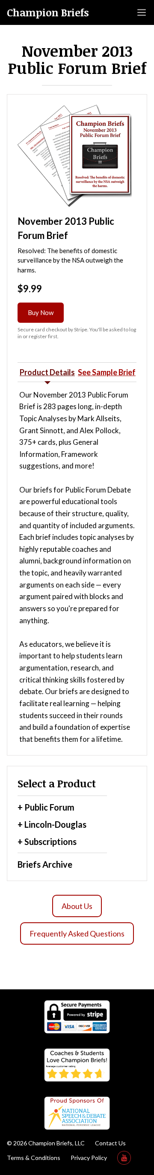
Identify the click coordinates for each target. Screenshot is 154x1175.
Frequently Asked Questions (77, 933)
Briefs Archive (45, 864)
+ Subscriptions (47, 841)
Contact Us (110, 1143)
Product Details (47, 372)
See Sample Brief (107, 372)
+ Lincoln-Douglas (52, 824)
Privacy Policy (89, 1157)
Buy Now (40, 312)
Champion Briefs (48, 12)
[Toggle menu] (142, 12)
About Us (77, 906)
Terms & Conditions (33, 1157)
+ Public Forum (46, 807)
